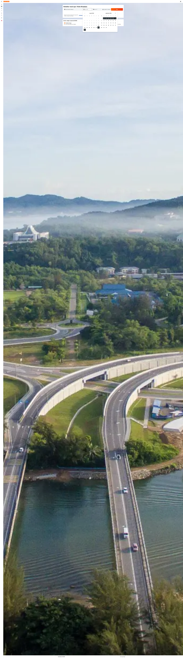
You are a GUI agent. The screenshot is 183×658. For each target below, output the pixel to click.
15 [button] (96, 22)
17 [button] (84, 25)
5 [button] (89, 20)
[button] (2, 1)
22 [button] (96, 25)
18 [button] (110, 22)
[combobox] (73, 9)
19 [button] (89, 25)
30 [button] (98, 27)
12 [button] (89, 22)
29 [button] (96, 27)
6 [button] (91, 20)
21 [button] (101, 25)
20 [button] (91, 25)
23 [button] (98, 25)
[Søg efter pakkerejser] (1, 10)
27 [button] (91, 27)
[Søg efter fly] (1, 4)
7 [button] (101, 20)
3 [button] (108, 18)
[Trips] (1, 18)
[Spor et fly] (1, 15)
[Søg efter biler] (1, 8)
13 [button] (91, 22)
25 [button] (110, 25)
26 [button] (89, 27)
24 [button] (84, 27)
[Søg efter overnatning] (1, 6)
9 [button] (98, 20)
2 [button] (98, 18)
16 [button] (98, 22)
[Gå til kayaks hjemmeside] (6, 1)
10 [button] (84, 22)
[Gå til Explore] (1, 13)
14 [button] (101, 22)
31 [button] (84, 29)
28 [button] (101, 27)
